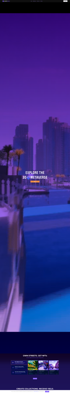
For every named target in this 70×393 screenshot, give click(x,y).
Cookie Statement (36, 391)
